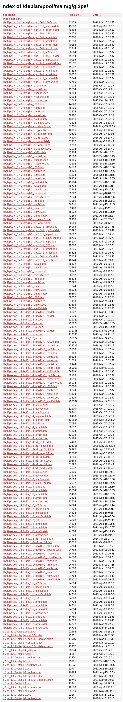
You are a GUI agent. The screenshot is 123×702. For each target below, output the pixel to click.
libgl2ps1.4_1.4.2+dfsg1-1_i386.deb (23, 278)
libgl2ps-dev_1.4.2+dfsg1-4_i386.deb (24, 423)
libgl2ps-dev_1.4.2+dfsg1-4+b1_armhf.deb (27, 460)
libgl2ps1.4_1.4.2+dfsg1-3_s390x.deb (24, 152)
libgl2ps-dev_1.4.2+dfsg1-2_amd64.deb (25, 535)
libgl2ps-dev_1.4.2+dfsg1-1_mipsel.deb (25, 590)
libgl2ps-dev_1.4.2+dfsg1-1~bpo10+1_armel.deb (30, 572)
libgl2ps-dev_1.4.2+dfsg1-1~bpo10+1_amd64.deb (31, 579)
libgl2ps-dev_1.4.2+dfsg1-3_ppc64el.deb (26, 479)
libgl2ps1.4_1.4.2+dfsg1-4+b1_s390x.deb (26, 122)
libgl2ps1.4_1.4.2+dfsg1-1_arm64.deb (24, 289)
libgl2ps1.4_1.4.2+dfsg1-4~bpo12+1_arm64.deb (30, 78)
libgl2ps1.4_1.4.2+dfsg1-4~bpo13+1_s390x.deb (30, 22)
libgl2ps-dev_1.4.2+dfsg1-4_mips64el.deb (27, 416)
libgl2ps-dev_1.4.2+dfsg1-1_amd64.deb (25, 613)
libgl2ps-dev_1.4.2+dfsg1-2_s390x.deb (25, 505)
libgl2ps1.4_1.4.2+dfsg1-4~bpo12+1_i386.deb (29, 67)
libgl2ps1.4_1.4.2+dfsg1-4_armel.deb (24, 111)
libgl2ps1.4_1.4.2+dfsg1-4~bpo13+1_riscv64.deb (31, 26)
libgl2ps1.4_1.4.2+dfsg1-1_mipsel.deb (24, 271)
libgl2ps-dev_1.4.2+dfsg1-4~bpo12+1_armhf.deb (30, 390)
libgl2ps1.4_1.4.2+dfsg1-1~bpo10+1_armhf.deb (30, 249)
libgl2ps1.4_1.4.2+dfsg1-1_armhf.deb (24, 282)
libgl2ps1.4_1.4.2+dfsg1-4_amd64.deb (25, 119)
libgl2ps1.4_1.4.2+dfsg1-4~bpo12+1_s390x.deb (30, 52)
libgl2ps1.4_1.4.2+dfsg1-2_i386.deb (23, 200)
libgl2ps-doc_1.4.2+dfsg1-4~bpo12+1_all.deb (29, 316)
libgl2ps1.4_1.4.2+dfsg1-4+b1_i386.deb (25, 137)
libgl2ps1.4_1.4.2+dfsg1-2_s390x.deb (24, 186)
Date (95, 14)
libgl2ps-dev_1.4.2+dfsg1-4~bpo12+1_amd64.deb (31, 401)
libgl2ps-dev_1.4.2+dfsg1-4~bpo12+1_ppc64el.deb (32, 375)
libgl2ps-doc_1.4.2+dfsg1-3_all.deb (23, 323)
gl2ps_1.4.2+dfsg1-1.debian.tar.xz (22, 687)
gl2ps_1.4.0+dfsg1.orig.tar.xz (19, 691)
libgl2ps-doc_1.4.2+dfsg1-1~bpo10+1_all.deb (29, 330)
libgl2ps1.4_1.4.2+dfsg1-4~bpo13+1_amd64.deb (30, 48)
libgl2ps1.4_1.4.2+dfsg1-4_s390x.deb (24, 85)
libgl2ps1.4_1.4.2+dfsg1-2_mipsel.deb (24, 193)
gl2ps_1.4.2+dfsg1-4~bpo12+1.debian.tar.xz (28, 646)
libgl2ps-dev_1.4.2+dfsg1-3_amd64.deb (25, 501)
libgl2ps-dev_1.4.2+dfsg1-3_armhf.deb (25, 490)
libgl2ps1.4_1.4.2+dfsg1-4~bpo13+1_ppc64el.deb (31, 30)
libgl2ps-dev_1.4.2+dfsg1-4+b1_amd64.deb (28, 468)
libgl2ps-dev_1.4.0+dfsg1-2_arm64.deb (25, 624)
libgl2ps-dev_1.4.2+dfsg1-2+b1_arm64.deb (27, 542)
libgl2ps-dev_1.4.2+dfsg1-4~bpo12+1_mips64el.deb (32, 382)
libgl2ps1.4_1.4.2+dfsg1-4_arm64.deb (24, 115)
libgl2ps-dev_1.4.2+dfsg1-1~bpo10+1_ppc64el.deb (32, 549)
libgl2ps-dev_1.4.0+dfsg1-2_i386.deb (24, 616)
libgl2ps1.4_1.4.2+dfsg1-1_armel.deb (24, 286)
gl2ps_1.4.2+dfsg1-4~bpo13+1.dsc (22, 635)
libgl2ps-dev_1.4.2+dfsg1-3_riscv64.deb (26, 475)
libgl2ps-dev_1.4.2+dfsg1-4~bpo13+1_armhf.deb (30, 356)
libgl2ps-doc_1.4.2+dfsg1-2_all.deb (23, 327)
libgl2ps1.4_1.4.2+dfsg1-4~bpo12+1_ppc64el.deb (31, 56)
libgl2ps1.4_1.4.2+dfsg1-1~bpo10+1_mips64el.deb (32, 238)
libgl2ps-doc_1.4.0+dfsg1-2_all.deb (23, 338)
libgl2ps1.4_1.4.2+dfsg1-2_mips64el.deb (26, 197)
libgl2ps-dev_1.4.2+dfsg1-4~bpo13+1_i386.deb (30, 353)
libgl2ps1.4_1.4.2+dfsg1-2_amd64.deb (25, 215)
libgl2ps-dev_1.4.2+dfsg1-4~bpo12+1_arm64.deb (31, 397)
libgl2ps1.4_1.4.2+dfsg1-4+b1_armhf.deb (26, 141)
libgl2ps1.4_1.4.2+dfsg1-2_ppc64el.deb (25, 189)
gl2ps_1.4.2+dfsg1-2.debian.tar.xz (22, 672)
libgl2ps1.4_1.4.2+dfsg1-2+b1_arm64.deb (26, 223)
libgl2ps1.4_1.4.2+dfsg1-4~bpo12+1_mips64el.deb (32, 63)
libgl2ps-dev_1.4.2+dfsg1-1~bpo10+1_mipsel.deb (31, 553)
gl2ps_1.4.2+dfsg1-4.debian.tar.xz (22, 657)
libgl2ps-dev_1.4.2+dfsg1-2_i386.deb (24, 520)
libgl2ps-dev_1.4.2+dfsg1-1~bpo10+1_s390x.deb (31, 546)
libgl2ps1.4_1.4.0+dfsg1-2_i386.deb (23, 297)
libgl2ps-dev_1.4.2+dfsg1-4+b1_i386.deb (26, 457)
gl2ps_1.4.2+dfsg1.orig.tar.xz (19, 631)
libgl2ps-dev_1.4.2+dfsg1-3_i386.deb (24, 486)
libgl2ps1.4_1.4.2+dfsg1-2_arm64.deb (24, 211)
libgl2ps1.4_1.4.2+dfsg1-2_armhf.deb (24, 204)
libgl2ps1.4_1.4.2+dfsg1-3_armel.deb (24, 174)
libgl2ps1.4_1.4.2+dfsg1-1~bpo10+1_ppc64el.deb (31, 230)
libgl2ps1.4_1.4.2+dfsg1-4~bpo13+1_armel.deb (30, 41)
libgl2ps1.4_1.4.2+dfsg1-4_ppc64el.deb (25, 93)
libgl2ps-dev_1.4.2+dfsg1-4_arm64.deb (25, 434)
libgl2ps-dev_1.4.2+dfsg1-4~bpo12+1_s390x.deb (31, 371)
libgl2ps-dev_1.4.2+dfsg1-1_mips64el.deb (27, 594)
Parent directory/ (12, 18)
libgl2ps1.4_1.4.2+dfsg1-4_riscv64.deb (25, 89)
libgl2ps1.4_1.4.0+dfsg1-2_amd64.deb (25, 308)
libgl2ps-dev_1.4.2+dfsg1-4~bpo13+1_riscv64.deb (31, 345)
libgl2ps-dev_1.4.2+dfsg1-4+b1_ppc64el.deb (28, 449)
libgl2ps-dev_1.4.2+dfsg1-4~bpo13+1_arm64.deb (31, 364)
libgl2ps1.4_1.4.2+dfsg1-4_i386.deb (23, 104)
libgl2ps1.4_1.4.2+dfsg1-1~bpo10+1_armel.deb (30, 252)
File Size (74, 14)
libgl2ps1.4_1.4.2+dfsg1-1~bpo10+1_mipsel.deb (30, 234)
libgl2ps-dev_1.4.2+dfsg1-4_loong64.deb (26, 420)
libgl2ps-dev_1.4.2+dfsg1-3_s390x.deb (25, 472)
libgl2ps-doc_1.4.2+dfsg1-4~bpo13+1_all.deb (29, 312)
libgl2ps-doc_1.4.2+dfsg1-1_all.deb (23, 334)
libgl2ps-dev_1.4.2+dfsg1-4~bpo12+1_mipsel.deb (31, 379)
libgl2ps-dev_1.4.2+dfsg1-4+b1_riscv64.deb (28, 445)
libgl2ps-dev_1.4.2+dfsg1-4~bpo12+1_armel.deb (30, 394)
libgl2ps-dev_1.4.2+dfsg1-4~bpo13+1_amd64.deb (31, 367)
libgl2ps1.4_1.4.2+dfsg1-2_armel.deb (24, 208)
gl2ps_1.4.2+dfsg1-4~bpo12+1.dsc (22, 642)
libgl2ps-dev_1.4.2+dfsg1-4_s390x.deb (25, 405)
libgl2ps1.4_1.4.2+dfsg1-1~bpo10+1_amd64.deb (30, 260)
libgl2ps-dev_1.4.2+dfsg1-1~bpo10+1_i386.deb (30, 564)
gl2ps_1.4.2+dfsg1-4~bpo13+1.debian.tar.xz (28, 639)
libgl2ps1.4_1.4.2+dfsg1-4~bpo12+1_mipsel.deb (30, 59)
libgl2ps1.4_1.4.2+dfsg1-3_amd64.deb (25, 182)
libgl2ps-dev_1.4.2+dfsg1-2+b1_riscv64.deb (28, 538)
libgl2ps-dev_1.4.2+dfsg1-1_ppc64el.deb (26, 587)
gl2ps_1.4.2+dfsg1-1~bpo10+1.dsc (22, 676)
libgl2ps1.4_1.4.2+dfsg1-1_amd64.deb (25, 293)
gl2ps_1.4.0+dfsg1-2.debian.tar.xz (22, 698)
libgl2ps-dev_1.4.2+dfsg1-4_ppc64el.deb (26, 412)
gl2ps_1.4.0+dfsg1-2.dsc (17, 694)
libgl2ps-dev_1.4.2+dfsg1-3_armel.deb (25, 494)
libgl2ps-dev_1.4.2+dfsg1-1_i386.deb (24, 598)
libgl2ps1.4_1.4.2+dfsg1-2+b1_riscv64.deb (27, 219)
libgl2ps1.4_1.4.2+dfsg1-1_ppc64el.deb (25, 267)
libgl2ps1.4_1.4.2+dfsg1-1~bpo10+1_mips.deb (29, 241)
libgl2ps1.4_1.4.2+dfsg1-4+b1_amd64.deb (27, 148)
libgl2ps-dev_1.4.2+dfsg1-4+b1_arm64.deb (27, 464)
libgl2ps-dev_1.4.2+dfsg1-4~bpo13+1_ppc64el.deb (32, 349)
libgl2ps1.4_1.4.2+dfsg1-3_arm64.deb (24, 178)
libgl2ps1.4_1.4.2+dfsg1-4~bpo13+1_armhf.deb (30, 37)
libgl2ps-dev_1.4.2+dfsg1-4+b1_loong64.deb (28, 453)
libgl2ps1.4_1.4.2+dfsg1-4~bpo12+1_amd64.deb (30, 82)
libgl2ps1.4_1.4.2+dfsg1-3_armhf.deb (24, 171)
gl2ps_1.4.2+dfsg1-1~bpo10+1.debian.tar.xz (28, 679)
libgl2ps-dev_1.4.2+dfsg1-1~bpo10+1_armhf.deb (30, 568)
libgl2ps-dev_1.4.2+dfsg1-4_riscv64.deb (26, 408)
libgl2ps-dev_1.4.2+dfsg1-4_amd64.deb (25, 438)
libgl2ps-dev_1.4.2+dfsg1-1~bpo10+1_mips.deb (30, 561)
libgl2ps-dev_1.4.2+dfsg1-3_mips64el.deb (27, 483)
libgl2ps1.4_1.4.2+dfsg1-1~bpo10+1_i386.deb (29, 245)
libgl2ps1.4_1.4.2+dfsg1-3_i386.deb (23, 167)
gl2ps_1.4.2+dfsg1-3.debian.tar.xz (22, 665)
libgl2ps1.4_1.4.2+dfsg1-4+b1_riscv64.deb (27, 126)
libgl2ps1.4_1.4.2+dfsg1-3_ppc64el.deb (25, 160)
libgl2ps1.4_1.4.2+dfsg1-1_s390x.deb (24, 264)
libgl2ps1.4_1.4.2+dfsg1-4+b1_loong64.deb (28, 133)
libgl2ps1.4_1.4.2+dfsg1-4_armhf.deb (24, 108)
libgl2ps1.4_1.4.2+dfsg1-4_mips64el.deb (26, 96)
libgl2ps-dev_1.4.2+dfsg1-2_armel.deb (25, 527)
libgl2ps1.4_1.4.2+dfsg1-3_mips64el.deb (26, 163)
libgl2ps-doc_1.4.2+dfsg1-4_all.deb (23, 319)
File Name (9, 14)
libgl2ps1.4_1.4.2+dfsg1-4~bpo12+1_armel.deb (30, 74)
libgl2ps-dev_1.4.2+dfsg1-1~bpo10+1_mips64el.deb (32, 557)
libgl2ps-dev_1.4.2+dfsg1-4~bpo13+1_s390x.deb (31, 342)
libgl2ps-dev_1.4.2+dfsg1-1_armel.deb (25, 605)
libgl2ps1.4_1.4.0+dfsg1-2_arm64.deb (24, 304)
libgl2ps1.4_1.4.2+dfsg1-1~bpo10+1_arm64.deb (30, 256)
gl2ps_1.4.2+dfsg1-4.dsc (17, 654)
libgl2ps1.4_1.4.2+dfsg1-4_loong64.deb (25, 100)
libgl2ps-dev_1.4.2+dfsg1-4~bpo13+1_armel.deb (30, 360)
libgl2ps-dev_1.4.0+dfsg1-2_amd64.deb (25, 627)
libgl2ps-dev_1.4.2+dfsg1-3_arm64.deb (25, 498)
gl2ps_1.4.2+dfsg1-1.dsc (17, 683)
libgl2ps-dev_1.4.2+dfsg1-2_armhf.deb (25, 523)
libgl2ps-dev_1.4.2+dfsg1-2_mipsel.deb (25, 512)
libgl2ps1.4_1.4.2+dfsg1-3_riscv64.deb (25, 156)
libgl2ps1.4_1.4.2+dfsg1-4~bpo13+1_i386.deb (29, 33)
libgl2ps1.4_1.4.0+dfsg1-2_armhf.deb (24, 301)
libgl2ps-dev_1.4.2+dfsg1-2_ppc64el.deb (26, 509)
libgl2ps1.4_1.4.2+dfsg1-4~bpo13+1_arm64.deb (30, 44)
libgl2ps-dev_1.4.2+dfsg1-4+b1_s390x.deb (27, 442)
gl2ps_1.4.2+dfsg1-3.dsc (17, 661)
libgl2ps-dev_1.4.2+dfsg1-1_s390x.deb (25, 583)
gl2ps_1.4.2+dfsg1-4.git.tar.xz (19, 650)
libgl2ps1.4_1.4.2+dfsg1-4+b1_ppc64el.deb (27, 130)
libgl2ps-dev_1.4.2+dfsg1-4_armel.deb (25, 431)
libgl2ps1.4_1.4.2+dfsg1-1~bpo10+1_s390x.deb (30, 226)
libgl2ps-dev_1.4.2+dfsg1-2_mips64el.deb (27, 516)
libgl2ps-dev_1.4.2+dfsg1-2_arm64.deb (25, 531)
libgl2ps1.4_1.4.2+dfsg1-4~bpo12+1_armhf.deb (30, 70)
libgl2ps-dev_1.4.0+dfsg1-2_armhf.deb (25, 620)
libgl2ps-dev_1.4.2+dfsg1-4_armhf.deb (25, 427)
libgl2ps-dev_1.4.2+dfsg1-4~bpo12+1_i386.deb (30, 386)
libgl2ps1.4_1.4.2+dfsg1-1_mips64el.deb (26, 275)
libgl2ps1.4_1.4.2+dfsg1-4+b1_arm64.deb (26, 145)
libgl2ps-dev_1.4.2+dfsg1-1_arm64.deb (25, 609)
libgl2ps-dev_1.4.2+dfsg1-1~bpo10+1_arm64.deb (31, 576)
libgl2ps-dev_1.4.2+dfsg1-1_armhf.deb (25, 601)
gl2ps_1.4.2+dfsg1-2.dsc (17, 668)
